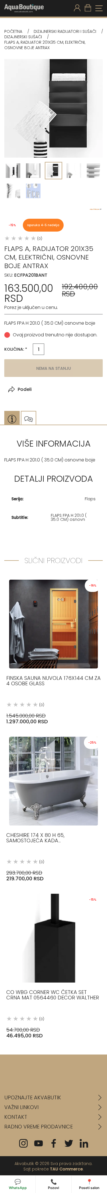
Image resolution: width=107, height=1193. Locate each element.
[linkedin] (84, 1143)
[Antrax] (95, 209)
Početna (13, 31)
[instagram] (23, 1143)
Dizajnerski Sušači (23, 37)
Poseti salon (89, 1184)
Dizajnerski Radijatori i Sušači (65, 31)
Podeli (25, 389)
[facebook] (53, 1143)
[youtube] (38, 1143)
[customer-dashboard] (77, 8)
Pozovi (53, 1184)
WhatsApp (18, 1184)
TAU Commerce (66, 1169)
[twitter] (68, 1143)
